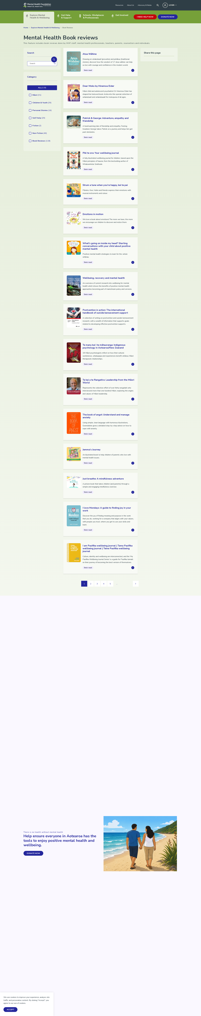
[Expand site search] (157, 5)
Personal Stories (42, 110)
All (42, 87)
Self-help (38, 118)
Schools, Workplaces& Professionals (93, 16)
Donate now (167, 17)
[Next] (136, 584)
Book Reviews (41, 141)
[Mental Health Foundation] (37, 5)
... (116, 584)
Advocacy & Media (144, 5)
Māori (36, 95)
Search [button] (30, 53)
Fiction (36, 125)
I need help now (145, 17)
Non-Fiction (39, 133)
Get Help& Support (66, 16)
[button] (54, 59)
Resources (119, 5)
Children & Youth (41, 102)
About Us (130, 5)
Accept (10, 1009)
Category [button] (31, 77)
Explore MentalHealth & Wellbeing (40, 16)
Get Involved (122, 15)
